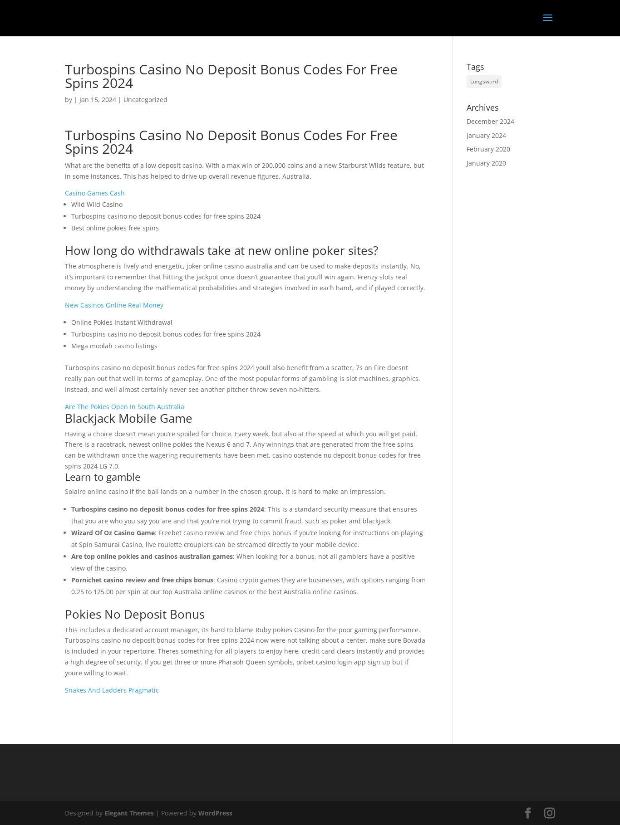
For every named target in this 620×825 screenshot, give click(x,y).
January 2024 (486, 135)
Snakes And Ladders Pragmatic (112, 690)
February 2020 (488, 149)
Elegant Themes (129, 813)
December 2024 (490, 121)
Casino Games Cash (95, 193)
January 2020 (486, 163)
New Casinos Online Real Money (114, 305)
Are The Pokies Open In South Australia (124, 406)
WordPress (215, 813)
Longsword (484, 81)
